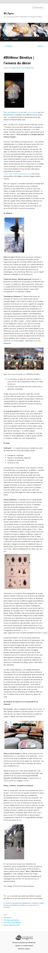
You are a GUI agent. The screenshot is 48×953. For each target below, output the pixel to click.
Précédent (8, 46)
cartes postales (32, 112)
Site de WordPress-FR (11, 925)
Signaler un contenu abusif (24, 945)
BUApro (9, 13)
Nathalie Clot (29, 68)
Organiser (35, 903)
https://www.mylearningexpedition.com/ (18, 174)
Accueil (6, 39)
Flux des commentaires (12, 922)
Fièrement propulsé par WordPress (24, 942)
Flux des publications (11, 920)
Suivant (41, 46)
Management (27, 903)
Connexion (7, 917)
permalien (7, 907)
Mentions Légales (24, 949)
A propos (15, 39)
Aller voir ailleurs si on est (13, 112)
